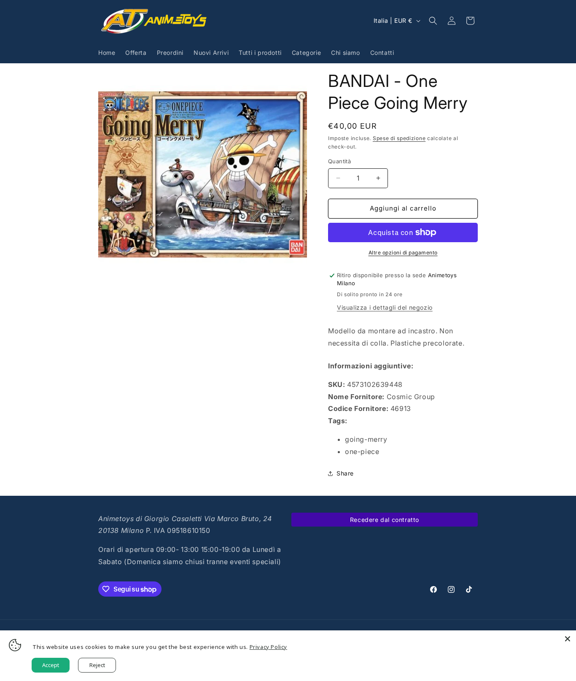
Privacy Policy (268, 647)
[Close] (567, 639)
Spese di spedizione (399, 138)
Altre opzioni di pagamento (403, 252)
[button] (433, 20)
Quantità (339, 161)
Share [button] (345, 473)
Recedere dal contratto (384, 519)
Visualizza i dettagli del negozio (385, 307)
